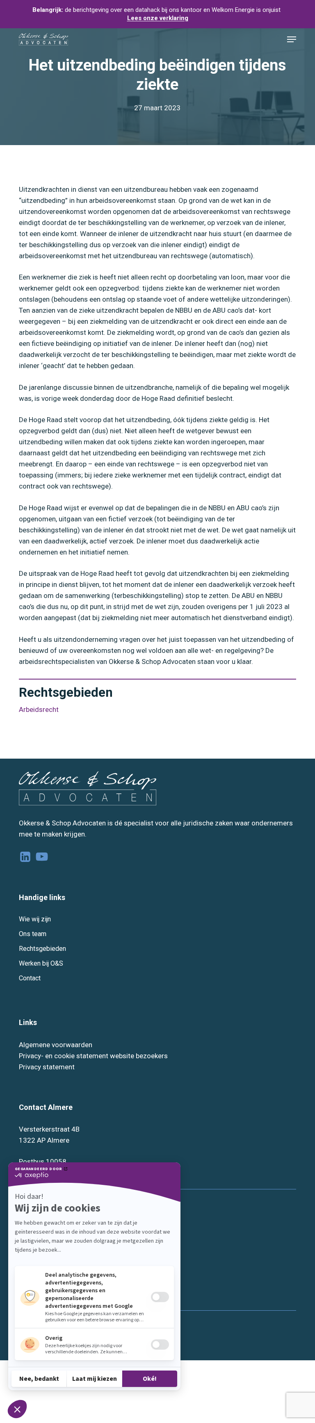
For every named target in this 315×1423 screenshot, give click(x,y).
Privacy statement (47, 1067)
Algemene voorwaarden (55, 1045)
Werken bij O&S (41, 963)
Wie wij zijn (35, 919)
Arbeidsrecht (39, 709)
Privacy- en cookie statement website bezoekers (93, 1056)
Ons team (32, 934)
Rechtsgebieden (42, 948)
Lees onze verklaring (157, 18)
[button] (291, 39)
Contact (30, 978)
